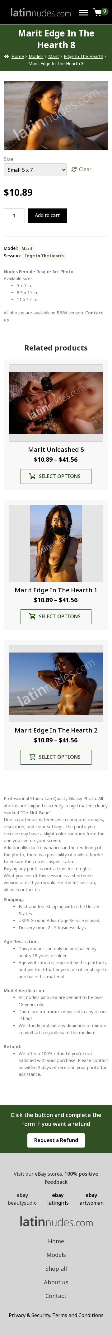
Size (8, 159)
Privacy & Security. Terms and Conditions (56, 1315)
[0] (97, 12)
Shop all (56, 1268)
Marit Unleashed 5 (56, 449)
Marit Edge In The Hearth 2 (56, 730)
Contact (56, 1295)
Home (18, 56)
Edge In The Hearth (83, 56)
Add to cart (47, 215)
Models (36, 56)
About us (56, 1282)
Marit (53, 56)
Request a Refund (56, 1140)
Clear (85, 169)
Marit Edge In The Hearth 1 (56, 590)
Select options (60, 476)
